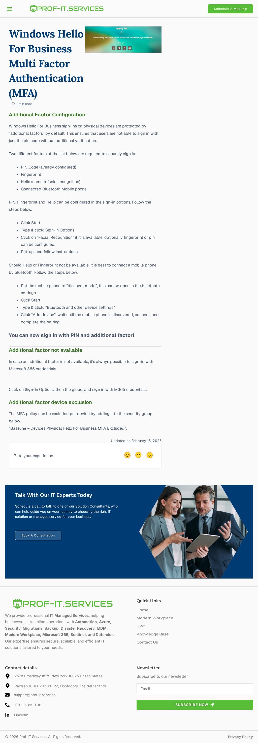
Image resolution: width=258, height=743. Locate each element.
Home (142, 609)
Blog (141, 626)
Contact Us (147, 642)
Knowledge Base (153, 634)
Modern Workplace (155, 618)
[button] (9, 9)
